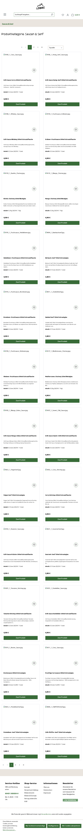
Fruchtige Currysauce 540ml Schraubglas (59, 673)
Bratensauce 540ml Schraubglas (15, 673)
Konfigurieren (53, 826)
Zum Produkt (20, 104)
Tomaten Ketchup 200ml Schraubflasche (17, 614)
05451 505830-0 (11, 794)
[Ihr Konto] (67, 15)
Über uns (46, 787)
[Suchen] (52, 15)
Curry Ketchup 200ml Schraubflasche (58, 495)
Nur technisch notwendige (35, 826)
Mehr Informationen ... (9, 830)
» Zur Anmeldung (70, 800)
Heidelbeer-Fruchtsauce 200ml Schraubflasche (20, 258)
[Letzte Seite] (42, 47)
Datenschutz (48, 790)
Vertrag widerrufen (30, 799)
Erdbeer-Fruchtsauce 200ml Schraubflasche (60, 139)
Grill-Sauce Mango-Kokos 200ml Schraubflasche (20, 436)
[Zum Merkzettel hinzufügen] (34, 70)
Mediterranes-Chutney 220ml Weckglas (58, 376)
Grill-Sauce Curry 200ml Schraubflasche (17, 80)
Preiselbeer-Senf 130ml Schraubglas (16, 732)
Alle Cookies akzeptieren (71, 826)
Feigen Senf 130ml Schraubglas (14, 495)
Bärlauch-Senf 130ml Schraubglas (57, 258)
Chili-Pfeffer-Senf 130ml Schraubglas (58, 732)
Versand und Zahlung (31, 790)
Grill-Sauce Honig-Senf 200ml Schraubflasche (61, 80)
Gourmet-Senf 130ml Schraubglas (56, 554)
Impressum (47, 793)
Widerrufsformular (30, 796)
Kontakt (27, 787)
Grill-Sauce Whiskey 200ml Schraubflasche (18, 139)
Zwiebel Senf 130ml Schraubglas (56, 317)
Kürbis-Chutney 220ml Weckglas (15, 199)
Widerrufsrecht (29, 793)
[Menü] (5, 14)
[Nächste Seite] (38, 47)
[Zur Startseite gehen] (41, 6)
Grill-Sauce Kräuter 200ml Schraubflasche (18, 554)
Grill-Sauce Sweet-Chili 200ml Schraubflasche (61, 436)
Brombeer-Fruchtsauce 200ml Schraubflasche (19, 317)
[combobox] (32, 15)
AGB (25, 801)
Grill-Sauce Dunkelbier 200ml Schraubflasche (60, 614)
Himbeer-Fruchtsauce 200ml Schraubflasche (19, 376)
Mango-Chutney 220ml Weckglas (56, 199)
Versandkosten (46, 814)
